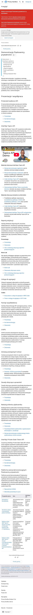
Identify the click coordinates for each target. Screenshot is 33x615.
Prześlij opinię (6, 48)
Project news (4, 586)
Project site (4, 592)
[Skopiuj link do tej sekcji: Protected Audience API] (19, 101)
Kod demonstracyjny (9, 119)
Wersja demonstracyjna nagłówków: (13, 168)
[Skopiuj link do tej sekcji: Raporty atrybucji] (14, 221)
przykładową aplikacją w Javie (12, 201)
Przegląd (4, 6)
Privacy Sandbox (5, 42)
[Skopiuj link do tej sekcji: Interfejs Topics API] (16, 126)
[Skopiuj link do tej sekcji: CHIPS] (7, 330)
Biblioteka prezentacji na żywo (12, 492)
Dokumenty (7, 121)
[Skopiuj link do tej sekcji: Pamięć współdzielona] (18, 303)
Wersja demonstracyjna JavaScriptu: (14, 172)
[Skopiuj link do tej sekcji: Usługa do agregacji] (16, 279)
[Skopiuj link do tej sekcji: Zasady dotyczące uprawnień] (23, 382)
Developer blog (4, 583)
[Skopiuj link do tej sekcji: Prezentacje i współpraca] (24, 96)
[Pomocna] (18, 46)
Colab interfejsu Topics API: (11, 206)
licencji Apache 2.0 (11, 569)
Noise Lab (7, 267)
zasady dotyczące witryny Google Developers (18, 570)
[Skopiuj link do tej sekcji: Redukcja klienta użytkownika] (23, 405)
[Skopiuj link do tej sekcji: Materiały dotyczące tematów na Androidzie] (27, 195)
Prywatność (9, 608)
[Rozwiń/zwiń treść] (10, 59)
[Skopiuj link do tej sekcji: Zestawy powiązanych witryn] (23, 352)
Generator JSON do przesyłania (12, 371)
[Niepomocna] (20, 46)
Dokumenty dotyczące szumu (12, 270)
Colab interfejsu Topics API (11, 179)
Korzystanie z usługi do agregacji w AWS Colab (17, 295)
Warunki (3, 608)
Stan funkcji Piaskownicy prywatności (10, 22)
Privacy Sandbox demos (7, 601)
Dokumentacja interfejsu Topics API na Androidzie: (17, 212)
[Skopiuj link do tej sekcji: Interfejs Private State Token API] (25, 440)
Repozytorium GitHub (10, 489)
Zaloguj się (28, 1)
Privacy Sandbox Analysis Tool (8, 599)
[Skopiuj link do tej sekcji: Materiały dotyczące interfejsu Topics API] (26, 165)
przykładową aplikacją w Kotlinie (14, 200)
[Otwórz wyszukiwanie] (20, 2)
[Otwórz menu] (2, 2)
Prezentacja (7, 116)
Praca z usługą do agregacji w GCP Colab (15, 298)
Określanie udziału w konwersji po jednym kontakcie (6, 511)
